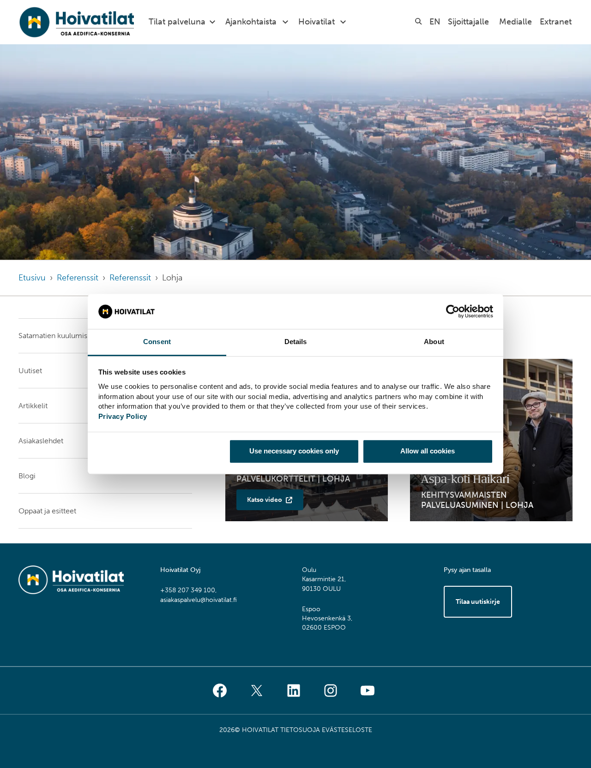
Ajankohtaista (251, 22)
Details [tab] (295, 342)
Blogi (27, 475)
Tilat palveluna (177, 22)
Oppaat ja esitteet (47, 510)
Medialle (515, 22)
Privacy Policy (122, 416)
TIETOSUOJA (300, 730)
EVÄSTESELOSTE (347, 730)
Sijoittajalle (468, 22)
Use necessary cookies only (294, 451)
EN (434, 22)
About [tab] (434, 342)
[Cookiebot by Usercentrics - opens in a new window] (452, 311)
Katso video (264, 500)
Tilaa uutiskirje (478, 602)
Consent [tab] (157, 342)
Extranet (556, 22)
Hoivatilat (316, 22)
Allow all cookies (427, 451)
